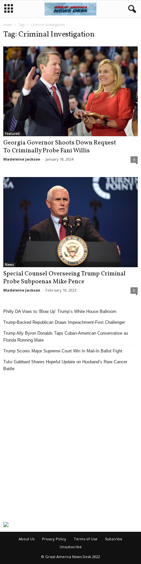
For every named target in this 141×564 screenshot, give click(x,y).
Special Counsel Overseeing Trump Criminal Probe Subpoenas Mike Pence (64, 277)
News (9, 264)
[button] (131, 9)
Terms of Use (85, 538)
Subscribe (113, 538)
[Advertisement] (70, 447)
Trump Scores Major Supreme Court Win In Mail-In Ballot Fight (62, 350)
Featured (12, 133)
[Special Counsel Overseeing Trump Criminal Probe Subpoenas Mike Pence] (70, 222)
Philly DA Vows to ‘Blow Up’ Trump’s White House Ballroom (59, 311)
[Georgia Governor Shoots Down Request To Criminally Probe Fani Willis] (70, 91)
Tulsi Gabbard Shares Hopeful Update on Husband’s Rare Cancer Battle (65, 365)
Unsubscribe (71, 546)
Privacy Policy (54, 538)
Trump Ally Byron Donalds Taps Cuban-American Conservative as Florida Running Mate (65, 337)
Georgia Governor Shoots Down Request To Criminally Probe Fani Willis (59, 147)
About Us (26, 538)
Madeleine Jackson (21, 159)
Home (7, 24)
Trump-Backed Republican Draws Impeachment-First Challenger (64, 322)
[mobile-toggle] (8, 9)
